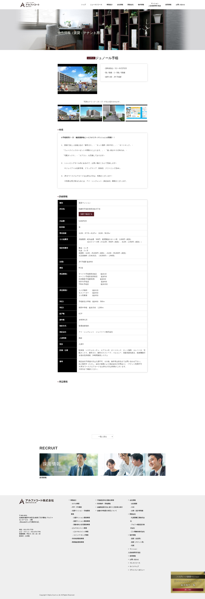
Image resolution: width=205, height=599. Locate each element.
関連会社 (131, 4)
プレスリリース (135, 563)
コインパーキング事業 (80, 535)
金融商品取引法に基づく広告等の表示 (110, 507)
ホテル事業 (75, 503)
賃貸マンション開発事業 (81, 521)
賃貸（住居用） (136, 538)
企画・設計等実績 (137, 510)
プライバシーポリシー (137, 570)
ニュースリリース (96, 4)
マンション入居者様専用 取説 (155, 5)
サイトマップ (134, 566)
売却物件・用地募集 (104, 503)
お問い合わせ (180, 4)
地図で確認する (86, 214)
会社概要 (134, 503)
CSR (132, 507)
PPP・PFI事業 (77, 507)
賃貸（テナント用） (138, 542)
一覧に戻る (102, 436)
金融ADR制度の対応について (107, 510)
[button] (144, 113)
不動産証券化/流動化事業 (105, 500)
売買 (132, 545)
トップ (83, 4)
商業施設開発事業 (78, 542)
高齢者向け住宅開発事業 (81, 524)
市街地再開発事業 (78, 538)
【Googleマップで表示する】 (29, 522)
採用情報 (168, 4)
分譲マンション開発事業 (81, 517)
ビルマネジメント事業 (80, 531)
